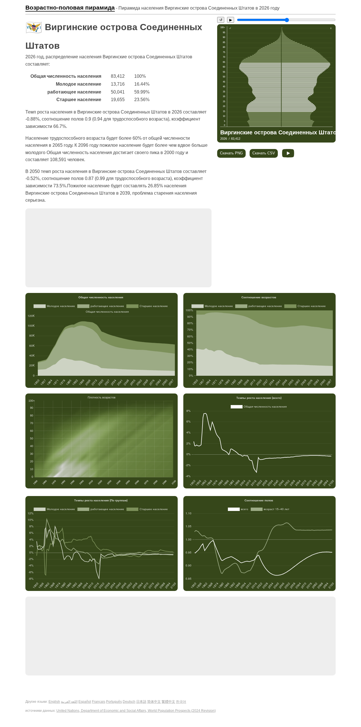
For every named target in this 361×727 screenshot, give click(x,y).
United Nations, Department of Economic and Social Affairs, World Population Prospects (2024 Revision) (136, 711)
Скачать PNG (231, 153)
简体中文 (154, 702)
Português (114, 702)
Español (84, 702)
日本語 (141, 702)
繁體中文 (168, 702)
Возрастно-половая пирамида (70, 8)
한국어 (181, 702)
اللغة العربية (69, 702)
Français (98, 702)
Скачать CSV (263, 153)
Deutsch (129, 702)
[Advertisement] (118, 247)
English (54, 702)
